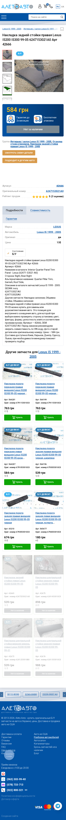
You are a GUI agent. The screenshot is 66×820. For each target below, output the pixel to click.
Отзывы (5, 740)
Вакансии (6, 743)
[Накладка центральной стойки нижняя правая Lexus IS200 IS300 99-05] (48, 627)
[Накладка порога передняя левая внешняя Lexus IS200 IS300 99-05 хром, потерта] (17, 435)
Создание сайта (9, 816)
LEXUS (57, 226)
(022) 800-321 (17, 790)
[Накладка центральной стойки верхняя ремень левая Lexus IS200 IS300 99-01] (17, 627)
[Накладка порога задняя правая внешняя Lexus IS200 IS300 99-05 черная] (17, 500)
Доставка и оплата (11, 734)
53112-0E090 (13, 694)
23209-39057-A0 (50, 694)
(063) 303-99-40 (16, 779)
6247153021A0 (55, 191)
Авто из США (41, 734)
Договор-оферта (10, 799)
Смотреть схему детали (19, 153)
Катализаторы (42, 743)
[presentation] (16, 76)
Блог (36, 753)
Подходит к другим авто (20, 160)
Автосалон (40, 740)
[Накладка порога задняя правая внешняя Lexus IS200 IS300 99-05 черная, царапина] (48, 435)
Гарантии (6, 737)
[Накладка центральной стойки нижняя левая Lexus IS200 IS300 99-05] (48, 564)
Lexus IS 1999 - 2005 (49, 232)
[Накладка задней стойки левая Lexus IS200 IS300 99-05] (17, 564)
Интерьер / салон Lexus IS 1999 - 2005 (30, 141)
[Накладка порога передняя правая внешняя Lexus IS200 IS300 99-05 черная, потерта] (17, 371)
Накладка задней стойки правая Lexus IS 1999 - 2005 (34, 145)
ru (58, 6)
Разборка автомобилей (46, 737)
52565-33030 (31, 694)
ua (62, 6)
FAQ (3, 747)
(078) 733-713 (15, 784)
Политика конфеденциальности (18, 796)
